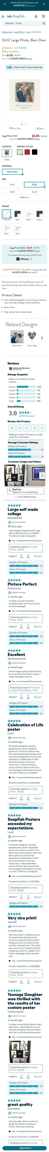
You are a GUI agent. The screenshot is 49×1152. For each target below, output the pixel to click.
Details (29, 58)
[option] (7, 155)
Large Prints (19, 32)
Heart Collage (32, 345)
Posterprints (7, 32)
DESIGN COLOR (25, 146)
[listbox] (24, 173)
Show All (23, 197)
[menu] (40, 128)
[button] (3, 16)
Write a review (10, 51)
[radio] (20, 152)
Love (28, 32)
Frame (5, 206)
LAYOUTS (6, 146)
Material (7, 166)
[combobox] (24, 23)
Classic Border (17, 345)
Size (4, 179)
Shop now (37, 5)
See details (32, 272)
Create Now (24, 1148)
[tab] (27, 124)
